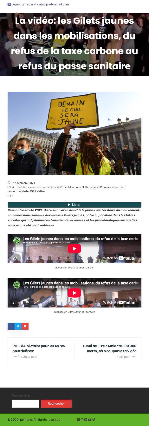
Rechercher (21, 395)
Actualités (18, 187)
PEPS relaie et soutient (111, 187)
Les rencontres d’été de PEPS (45, 187)
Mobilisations (73, 187)
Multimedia (89, 187)
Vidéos (41, 191)
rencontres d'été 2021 (22, 191)
